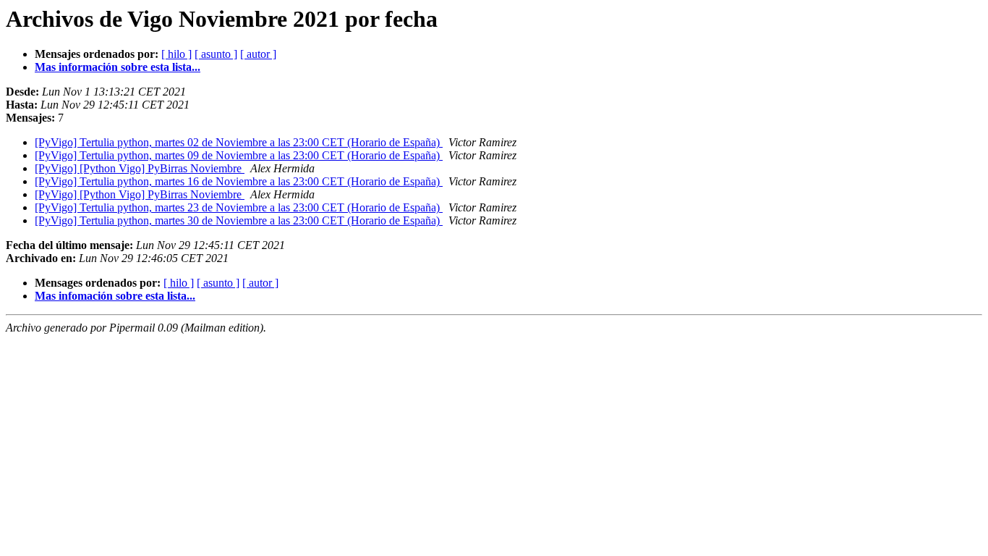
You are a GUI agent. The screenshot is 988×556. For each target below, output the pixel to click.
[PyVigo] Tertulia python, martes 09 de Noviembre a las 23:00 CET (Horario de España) (239, 155)
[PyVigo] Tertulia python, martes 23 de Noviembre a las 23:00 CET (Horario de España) (239, 207)
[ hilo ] (176, 54)
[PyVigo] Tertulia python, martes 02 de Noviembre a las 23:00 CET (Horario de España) (239, 142)
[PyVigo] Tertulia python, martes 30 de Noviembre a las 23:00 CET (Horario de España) (239, 220)
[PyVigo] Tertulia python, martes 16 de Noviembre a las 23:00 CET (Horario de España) (239, 181)
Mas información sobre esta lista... (117, 67)
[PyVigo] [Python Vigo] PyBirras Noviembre (139, 168)
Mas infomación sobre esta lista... (115, 296)
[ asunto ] (216, 54)
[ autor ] (258, 54)
